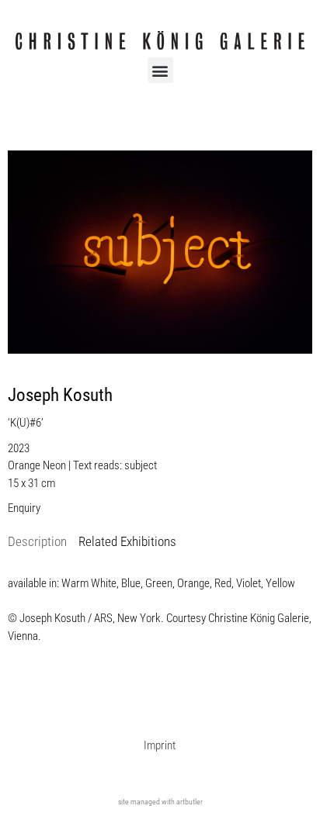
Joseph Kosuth (60, 395)
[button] (160, 70)
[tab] (37, 542)
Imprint (160, 745)
